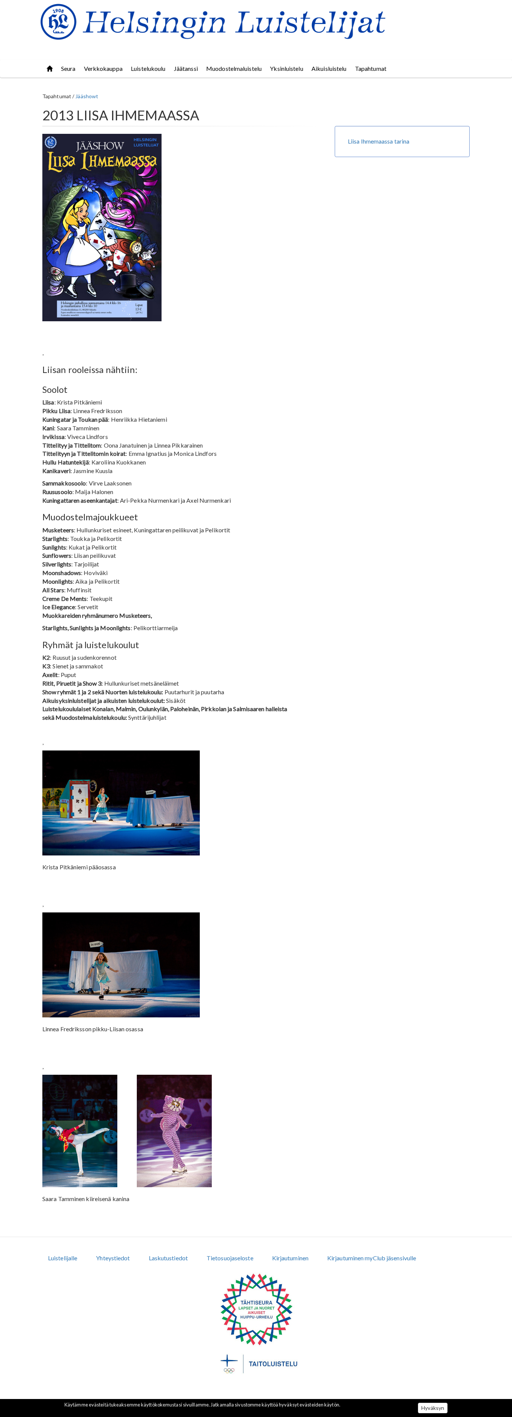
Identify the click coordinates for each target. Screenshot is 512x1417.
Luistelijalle (62, 1257)
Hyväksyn (432, 1408)
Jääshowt (86, 96)
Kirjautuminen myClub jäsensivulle (371, 1257)
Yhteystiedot (113, 1257)
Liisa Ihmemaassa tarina (378, 141)
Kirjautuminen (290, 1257)
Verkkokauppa (103, 68)
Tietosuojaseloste (230, 1257)
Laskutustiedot (168, 1257)
